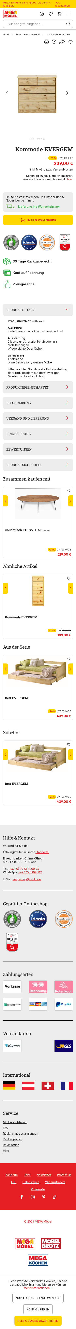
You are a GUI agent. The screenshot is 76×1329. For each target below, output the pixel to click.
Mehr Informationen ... (38, 1288)
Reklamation (11, 1145)
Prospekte (38, 1189)
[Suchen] (68, 23)
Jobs (27, 1175)
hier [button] (69, 179)
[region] (38, 95)
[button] (38, 261)
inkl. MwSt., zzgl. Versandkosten (51, 169)
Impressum (64, 1175)
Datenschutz (30, 1182)
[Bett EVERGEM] (38, 671)
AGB (13, 1182)
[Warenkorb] (59, 14)
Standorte (42, 852)
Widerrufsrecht (55, 1182)
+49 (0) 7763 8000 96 (24, 868)
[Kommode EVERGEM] (37, 93)
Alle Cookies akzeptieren (38, 1320)
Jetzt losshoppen (62, 4)
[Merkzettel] (50, 14)
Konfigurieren (38, 1309)
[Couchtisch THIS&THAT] (38, 503)
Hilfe (6, 1150)
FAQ (6, 1128)
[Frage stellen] (54, 42)
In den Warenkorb (41, 220)
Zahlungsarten (12, 1139)
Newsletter (44, 1175)
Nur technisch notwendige (38, 1298)
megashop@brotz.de (27, 879)
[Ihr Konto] (41, 14)
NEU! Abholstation (15, 1122)
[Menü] (68, 14)
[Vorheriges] (7, 93)
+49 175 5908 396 (30, 872)
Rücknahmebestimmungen (20, 1133)
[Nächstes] (67, 93)
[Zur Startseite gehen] (10, 14)
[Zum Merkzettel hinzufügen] (70, 42)
